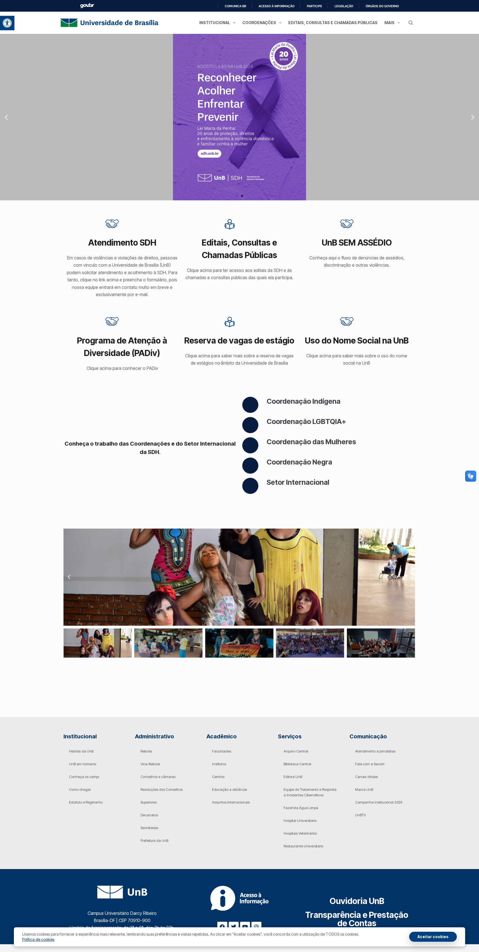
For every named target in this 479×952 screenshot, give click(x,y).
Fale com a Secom (369, 764)
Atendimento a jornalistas (375, 751)
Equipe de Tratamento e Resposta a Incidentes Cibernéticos (310, 792)
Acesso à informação (276, 6)
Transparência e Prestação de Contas (356, 919)
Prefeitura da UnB (154, 840)
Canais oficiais (366, 776)
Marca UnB (364, 789)
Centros (218, 776)
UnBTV (360, 815)
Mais (389, 22)
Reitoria (146, 751)
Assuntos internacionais (231, 802)
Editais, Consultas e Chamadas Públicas (333, 22)
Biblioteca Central (297, 764)
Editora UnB (293, 776)
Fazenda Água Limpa (301, 807)
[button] (7, 23)
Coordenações (259, 22)
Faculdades (221, 751)
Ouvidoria (357, 901)
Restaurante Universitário (303, 846)
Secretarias (149, 827)
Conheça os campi (84, 776)
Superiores (149, 802)
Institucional (214, 22)
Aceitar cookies (433, 936)
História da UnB (81, 751)
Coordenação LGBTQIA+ (306, 421)
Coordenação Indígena (303, 401)
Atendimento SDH (122, 243)
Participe (314, 6)
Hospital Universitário (300, 820)
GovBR (87, 5)
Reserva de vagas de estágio (239, 340)
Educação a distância (229, 789)
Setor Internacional (298, 482)
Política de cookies (38, 939)
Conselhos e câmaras (158, 776)
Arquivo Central (296, 751)
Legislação (344, 6)
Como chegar (80, 789)
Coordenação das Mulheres (311, 442)
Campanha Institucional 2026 (378, 802)
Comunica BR (235, 6)
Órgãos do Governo (382, 6)
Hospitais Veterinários (300, 833)
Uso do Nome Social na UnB (357, 340)
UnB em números (82, 764)
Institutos (219, 764)
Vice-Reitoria (150, 764)
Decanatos (149, 815)
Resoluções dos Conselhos (162, 789)
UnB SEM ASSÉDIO (357, 243)
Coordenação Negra (299, 462)
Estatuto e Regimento (86, 802)
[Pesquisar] (411, 23)
